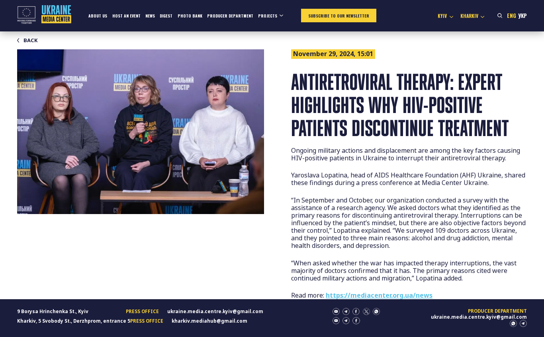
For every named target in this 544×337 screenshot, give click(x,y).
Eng (511, 15)
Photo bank (190, 16)
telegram (346, 311)
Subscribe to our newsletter (338, 16)
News (150, 16)
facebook (356, 311)
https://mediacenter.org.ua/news (379, 295)
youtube (336, 311)
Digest (166, 16)
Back (30, 40)
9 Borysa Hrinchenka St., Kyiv (52, 311)
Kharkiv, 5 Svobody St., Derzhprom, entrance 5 (73, 321)
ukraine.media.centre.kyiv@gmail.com (215, 311)
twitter (366, 311)
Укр (522, 15)
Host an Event (126, 16)
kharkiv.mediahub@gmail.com (209, 321)
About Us (97, 16)
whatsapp (376, 311)
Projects (267, 16)
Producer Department (230, 16)
